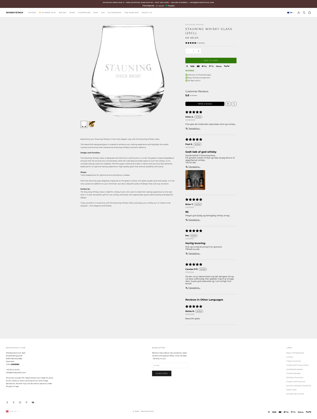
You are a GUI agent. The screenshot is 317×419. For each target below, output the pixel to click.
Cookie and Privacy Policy (297, 365)
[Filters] (228, 104)
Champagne (84, 12)
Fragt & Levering (293, 361)
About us (147, 12)
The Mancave (131, 12)
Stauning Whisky (194, 24)
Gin (103, 12)
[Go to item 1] (83, 124)
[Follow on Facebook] (7, 402)
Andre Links (291, 390)
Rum (96, 12)
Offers (32, 12)
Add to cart (211, 60)
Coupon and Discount (295, 381)
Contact (289, 357)
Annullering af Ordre (295, 394)
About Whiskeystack (295, 353)
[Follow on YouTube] (33, 402)
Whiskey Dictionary (294, 377)
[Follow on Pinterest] (26, 402)
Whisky (63, 12)
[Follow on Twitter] (13, 402)
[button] (191, 43)
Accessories (114, 12)
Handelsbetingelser (294, 369)
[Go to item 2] (91, 124)
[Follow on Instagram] (20, 402)
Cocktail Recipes (293, 373)
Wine (72, 12)
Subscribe (162, 373)
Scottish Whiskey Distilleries (298, 386)
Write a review (205, 104)
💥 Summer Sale (47, 12)
